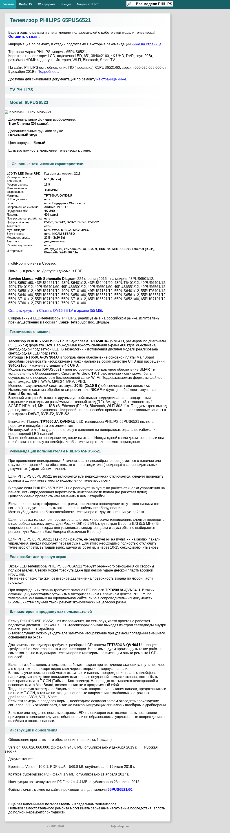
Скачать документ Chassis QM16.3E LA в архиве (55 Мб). (55, 310)
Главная (8, 4)
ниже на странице (146, 44)
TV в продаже (46, 4)
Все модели (154, 4)
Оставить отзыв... (24, 36)
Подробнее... (48, 71)
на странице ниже (111, 79)
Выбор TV (25, 4)
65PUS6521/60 (120, 789)
